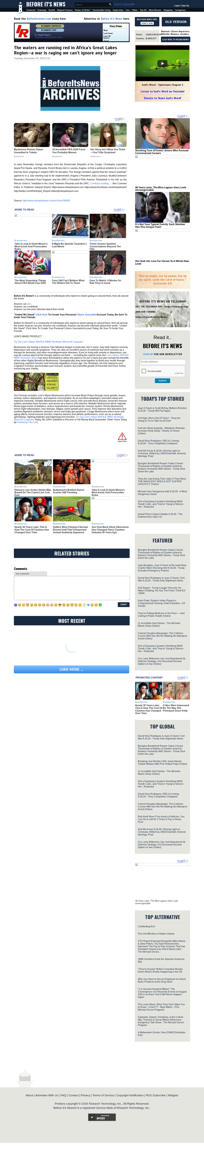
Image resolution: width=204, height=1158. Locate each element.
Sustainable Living (101, 10)
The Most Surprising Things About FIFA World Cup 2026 (30, 281)
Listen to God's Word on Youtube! (162, 91)
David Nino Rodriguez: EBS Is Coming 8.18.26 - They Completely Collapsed (158, 442)
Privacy (85, 1095)
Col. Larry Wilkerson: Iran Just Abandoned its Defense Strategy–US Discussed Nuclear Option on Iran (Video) (161, 661)
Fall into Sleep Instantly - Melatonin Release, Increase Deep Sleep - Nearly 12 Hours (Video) (161, 431)
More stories (57, 37)
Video (134, 10)
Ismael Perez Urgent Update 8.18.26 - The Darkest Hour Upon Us (160, 515)
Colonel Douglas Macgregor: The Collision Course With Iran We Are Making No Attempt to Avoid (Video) (162, 636)
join (29, 304)
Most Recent (155, 10)
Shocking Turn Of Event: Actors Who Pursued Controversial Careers (161, 152)
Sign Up (185, 5)
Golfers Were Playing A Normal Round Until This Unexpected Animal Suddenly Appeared (70, 530)
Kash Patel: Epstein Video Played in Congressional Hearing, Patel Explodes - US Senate (161, 603)
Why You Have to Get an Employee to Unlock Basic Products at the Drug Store (162, 980)
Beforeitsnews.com (39, 18)
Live (128, 10)
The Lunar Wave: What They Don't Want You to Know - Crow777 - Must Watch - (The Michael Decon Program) (161, 1007)
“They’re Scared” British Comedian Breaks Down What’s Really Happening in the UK (160, 970)
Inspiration (118, 10)
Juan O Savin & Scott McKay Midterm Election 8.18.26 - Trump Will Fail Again (162, 409)
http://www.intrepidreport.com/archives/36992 (46, 200)
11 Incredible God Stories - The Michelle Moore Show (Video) (159, 624)
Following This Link (27, 422)
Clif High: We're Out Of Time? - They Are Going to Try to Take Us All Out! (159, 419)
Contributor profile (42, 37)
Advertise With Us (46, 1095)
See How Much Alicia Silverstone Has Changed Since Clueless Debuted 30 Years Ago (110, 530)
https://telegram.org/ (177, 306)
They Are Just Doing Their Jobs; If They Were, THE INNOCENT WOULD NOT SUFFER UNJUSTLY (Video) (162, 481)
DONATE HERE (147, 23)
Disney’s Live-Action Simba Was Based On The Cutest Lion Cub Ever (32, 492)
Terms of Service (103, 1095)
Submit (162, 380)
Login (177, 5)
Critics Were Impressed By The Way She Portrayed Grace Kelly (176, 708)
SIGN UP (148, 354)
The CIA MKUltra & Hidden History (156, 933)
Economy (42, 10)
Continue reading (101, 183)
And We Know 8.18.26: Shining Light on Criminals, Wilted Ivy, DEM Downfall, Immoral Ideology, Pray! (162, 453)
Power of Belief (82, 10)
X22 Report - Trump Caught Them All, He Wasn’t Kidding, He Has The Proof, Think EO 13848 (161, 591)
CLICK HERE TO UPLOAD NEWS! (175, 39)
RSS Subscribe (156, 1095)
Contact (74, 1095)
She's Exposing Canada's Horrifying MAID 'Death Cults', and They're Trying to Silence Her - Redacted (160, 504)
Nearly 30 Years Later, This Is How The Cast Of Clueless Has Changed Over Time (31, 530)
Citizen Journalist (86, 314)
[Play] (162, 63)
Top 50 (143, 10)
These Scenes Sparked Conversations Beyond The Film (105, 246)
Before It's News (45, 4)
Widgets (173, 1095)
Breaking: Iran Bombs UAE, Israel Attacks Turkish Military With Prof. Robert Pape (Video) (162, 762)
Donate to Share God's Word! (162, 98)
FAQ (63, 1095)
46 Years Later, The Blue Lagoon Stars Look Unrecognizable (160, 189)
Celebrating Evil (146, 926)
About (29, 1095)
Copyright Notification (130, 1095)
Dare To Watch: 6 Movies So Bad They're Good (105, 281)
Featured (30, 10)
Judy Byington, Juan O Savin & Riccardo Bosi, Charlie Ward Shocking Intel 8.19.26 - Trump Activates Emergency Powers (162, 568)
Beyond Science (65, 10)
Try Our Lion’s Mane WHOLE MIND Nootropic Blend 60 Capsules (48, 341)
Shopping (168, 10)
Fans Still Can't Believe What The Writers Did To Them (68, 281)
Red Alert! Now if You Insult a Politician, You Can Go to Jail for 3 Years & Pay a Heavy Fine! (161, 819)
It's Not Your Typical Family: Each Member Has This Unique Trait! (160, 226)
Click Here (41, 314)
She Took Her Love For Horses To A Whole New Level (162, 262)
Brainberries (20, 240)
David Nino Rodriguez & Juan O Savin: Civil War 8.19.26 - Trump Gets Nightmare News (161, 579)
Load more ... (71, 669)
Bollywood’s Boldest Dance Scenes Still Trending (68, 491)
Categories (180, 10)
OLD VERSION (176, 22)
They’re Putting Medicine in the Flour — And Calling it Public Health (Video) (161, 614)
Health (52, 10)
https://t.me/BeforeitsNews (151, 317)
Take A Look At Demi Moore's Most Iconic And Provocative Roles (30, 246)
